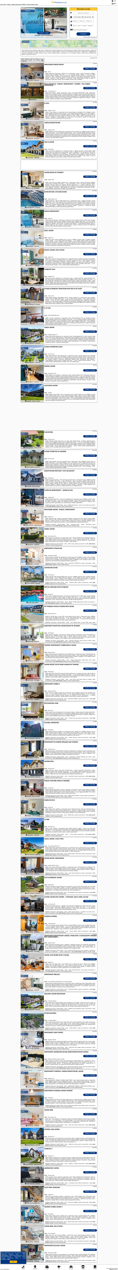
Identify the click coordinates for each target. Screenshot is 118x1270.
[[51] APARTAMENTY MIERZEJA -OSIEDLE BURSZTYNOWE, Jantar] (32, 1079)
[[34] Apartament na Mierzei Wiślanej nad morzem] (32, 750)
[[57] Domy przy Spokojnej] (32, 1195)
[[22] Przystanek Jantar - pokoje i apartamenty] (32, 517)
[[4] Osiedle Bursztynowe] (32, 130)
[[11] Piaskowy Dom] (32, 277)
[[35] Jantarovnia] (32, 769)
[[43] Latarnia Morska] (32, 924)
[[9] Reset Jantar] (32, 238)
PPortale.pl (7, 1269)
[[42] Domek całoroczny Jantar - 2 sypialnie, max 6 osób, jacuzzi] (32, 904)
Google (23, 1252)
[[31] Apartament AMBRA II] (32, 691)
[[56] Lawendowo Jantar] (32, 1176)
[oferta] (26, 80)
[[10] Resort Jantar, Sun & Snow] (32, 257)
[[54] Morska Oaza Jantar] (32, 1137)
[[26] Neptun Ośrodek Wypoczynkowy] (32, 595)
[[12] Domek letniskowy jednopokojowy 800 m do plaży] (32, 296)
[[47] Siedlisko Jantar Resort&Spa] (32, 1001)
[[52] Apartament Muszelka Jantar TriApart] (32, 1098)
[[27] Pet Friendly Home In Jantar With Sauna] (32, 614)
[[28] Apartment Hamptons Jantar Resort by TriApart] (32, 633)
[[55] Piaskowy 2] (32, 1156)
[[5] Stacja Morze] (32, 150)
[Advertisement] (59, 417)
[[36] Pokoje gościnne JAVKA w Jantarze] (32, 788)
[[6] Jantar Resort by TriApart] (32, 180)
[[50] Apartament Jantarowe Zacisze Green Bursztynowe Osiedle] (32, 1059)
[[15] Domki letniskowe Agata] (32, 354)
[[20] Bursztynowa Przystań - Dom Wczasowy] (32, 478)
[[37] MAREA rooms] (32, 808)
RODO (8, 1259)
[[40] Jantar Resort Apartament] (32, 866)
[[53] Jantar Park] (32, 1118)
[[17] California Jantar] (32, 393)
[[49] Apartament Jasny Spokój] (32, 1040)
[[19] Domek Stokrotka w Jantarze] (32, 459)
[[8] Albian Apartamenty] (32, 219)
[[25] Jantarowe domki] (32, 575)
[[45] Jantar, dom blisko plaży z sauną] (32, 963)
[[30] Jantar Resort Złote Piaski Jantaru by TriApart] (32, 672)
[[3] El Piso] (32, 111)
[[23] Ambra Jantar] (32, 536)
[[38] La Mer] (32, 827)
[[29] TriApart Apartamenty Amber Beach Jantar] (32, 653)
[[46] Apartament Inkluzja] (32, 982)
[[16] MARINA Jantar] (32, 374)
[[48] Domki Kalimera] (32, 1021)
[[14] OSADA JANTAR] (32, 335)
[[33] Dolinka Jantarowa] (32, 730)
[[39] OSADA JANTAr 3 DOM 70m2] (32, 846)
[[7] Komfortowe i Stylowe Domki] (32, 199)
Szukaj (83, 34)
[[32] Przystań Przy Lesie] (32, 711)
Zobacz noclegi (90, 68)
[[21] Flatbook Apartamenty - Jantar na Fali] (32, 498)
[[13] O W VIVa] (32, 316)
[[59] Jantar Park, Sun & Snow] (32, 1234)
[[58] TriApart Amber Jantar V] (32, 1214)
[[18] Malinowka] (32, 440)
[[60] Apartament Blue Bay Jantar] (32, 1253)
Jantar (23, 66)
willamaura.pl (59, 3)
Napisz (116, 1269)
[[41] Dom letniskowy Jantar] (32, 885)
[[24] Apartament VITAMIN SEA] (32, 556)
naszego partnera (68, 506)
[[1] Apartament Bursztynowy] (32, 72)
